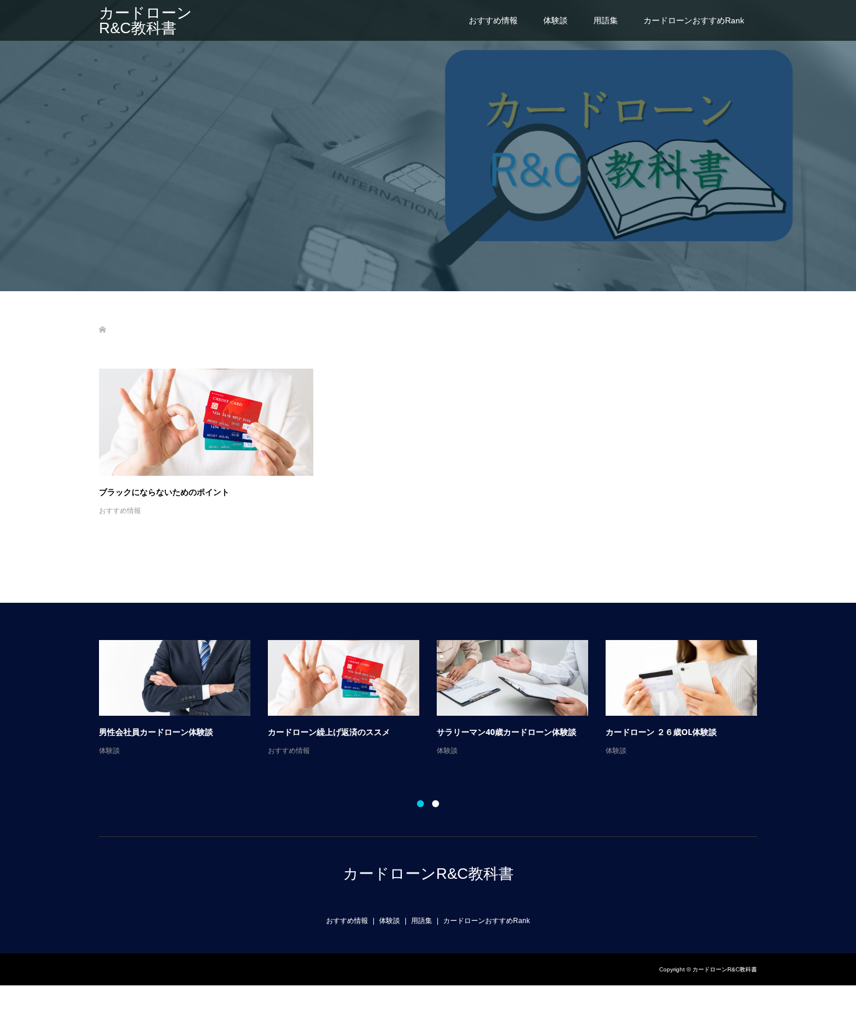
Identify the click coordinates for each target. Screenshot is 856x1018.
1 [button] (420, 803)
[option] (436, 699)
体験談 (555, 20)
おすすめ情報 (493, 20)
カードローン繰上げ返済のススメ (329, 731)
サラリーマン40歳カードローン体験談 (506, 731)
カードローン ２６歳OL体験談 (661, 731)
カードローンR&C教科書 (145, 20)
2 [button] (435, 803)
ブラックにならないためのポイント (164, 491)
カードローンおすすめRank (693, 20)
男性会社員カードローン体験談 (156, 731)
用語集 (605, 20)
